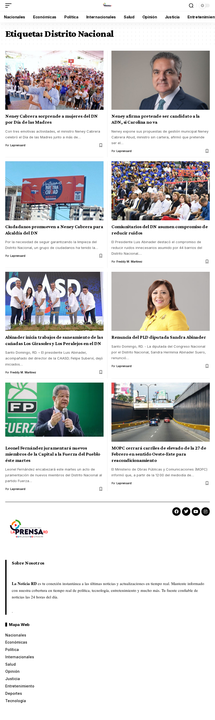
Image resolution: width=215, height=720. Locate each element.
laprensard (17, 145)
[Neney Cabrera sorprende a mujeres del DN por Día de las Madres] (54, 80)
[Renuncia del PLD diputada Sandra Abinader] (160, 301)
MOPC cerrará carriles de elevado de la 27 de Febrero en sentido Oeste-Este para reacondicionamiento (158, 454)
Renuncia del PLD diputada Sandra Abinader (158, 337)
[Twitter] (186, 511)
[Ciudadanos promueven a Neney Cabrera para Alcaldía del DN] (54, 190)
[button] (9, 5)
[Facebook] (176, 511)
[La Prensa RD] (107, 5)
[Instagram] (205, 511)
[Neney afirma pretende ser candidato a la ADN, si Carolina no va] (160, 80)
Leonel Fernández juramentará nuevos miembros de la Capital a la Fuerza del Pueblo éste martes (52, 454)
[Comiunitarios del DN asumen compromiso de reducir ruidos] (160, 190)
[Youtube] (196, 511)
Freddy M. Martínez (129, 261)
